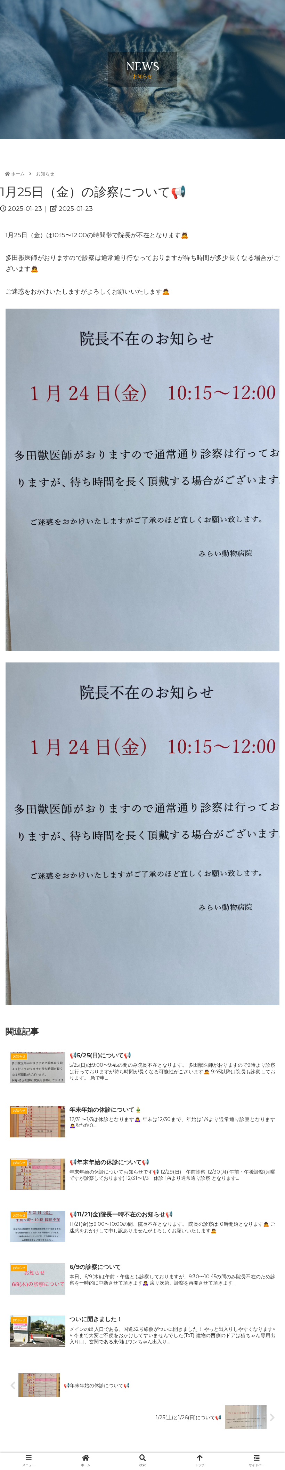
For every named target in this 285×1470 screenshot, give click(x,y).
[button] (263, 915)
